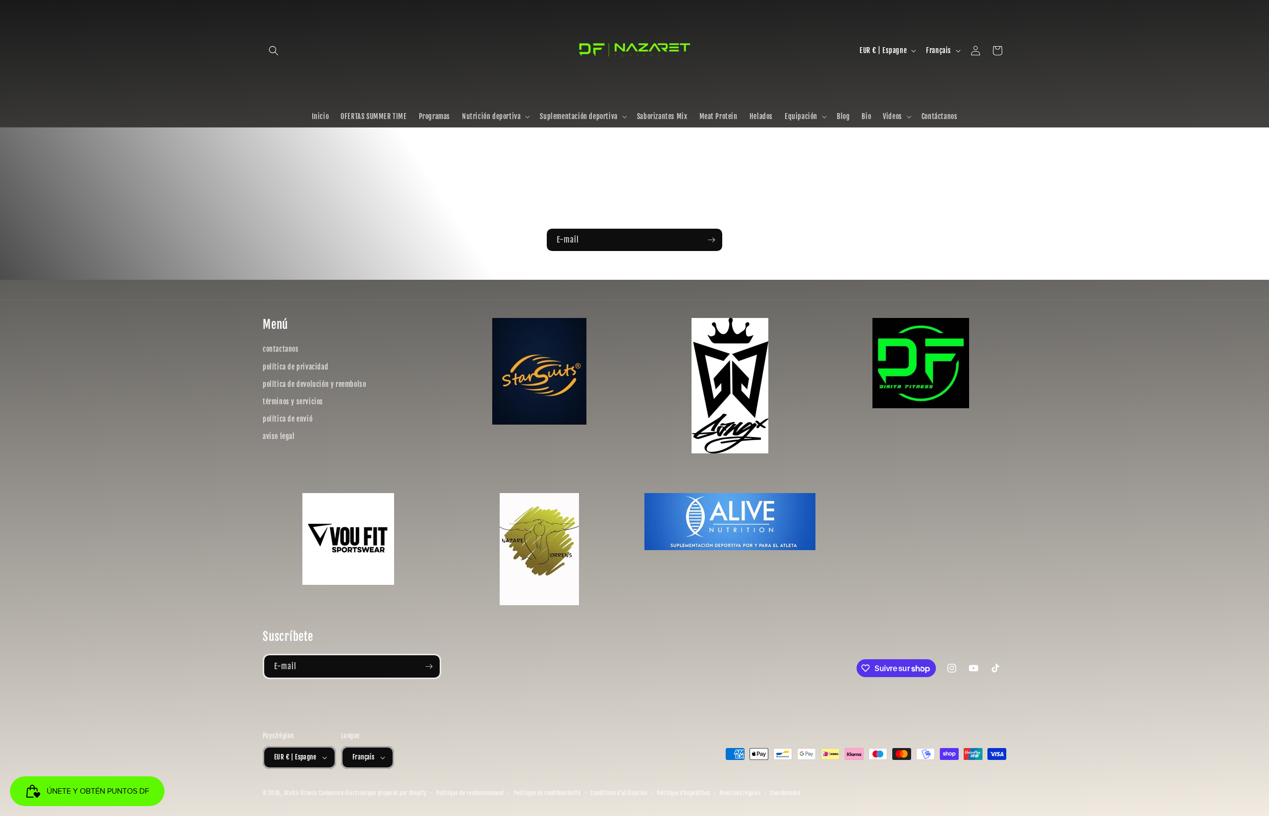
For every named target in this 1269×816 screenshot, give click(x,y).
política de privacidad (295, 367)
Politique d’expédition (683, 793)
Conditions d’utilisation (618, 793)
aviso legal (279, 436)
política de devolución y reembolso (314, 384)
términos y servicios (293, 401)
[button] (274, 51)
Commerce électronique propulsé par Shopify (372, 793)
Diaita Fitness (300, 793)
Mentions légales (740, 793)
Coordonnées (785, 793)
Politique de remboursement (470, 793)
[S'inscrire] (711, 239)
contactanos (281, 349)
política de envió (287, 419)
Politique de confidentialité (547, 793)
